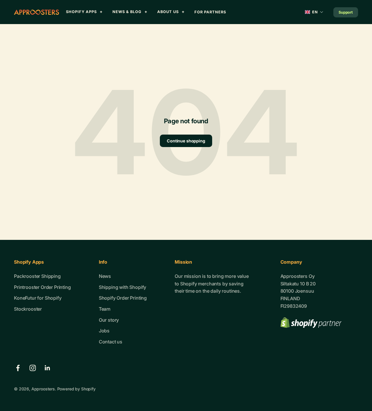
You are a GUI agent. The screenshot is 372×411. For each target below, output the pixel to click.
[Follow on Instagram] (33, 368)
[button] (314, 12)
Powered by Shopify (76, 388)
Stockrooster (28, 309)
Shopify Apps (81, 12)
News (105, 276)
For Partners (210, 12)
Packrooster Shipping (37, 276)
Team (104, 309)
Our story (109, 320)
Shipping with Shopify (122, 287)
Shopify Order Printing (123, 298)
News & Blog (127, 12)
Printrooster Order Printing (42, 287)
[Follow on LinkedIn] (47, 368)
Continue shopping (186, 140)
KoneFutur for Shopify (38, 298)
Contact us (110, 342)
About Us (168, 12)
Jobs (104, 331)
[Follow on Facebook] (18, 368)
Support (346, 12)
